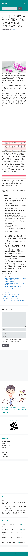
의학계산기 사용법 (6, 445)
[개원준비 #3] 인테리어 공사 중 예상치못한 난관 (14, 506)
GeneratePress (19, 554)
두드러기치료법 (7, 294)
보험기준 (4, 443)
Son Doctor (23, 542)
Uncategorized (7, 292)
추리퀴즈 (4, 454)
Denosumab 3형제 (9, 288)
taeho (23, 529)
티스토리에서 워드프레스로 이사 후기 (11, 524)
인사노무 (4, 450)
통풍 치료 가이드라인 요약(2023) (10, 542)
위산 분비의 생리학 (9, 281)
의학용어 (4, 447)
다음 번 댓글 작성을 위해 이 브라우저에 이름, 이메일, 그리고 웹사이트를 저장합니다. (14, 340)
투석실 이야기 (5, 456)
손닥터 (4, 3)
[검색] (20, 8)
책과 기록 (4, 452)
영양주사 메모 (5, 500)
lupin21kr (4, 526)
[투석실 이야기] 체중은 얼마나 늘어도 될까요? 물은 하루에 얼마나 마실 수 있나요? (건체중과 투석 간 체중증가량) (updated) (13, 512)
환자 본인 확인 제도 (7, 508)
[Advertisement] (14, 46)
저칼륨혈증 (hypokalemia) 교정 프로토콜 (12, 532)
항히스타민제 (15, 294)
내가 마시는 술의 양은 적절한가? (13, 286)
